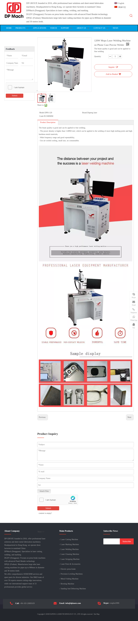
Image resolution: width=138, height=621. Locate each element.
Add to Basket (112, 74)
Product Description (47, 122)
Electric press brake (68, 569)
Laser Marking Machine (70, 544)
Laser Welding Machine (70, 549)
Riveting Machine (67, 584)
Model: (42, 113)
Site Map (96, 614)
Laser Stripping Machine (70, 559)
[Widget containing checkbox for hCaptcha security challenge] (26, 87)
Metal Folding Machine (69, 579)
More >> (41, 532)
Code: (41, 116)
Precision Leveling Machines (72, 574)
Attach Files (44, 491)
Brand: (84, 113)
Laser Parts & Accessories (70, 564)
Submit (14, 96)
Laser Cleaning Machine (70, 554)
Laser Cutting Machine (69, 539)
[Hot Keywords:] (131, 15)
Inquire (111, 67)
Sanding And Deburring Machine (73, 589)
